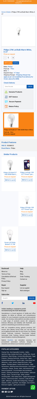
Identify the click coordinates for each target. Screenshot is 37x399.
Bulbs (8, 12)
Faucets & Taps (15, 374)
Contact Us (18, 3)
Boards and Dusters (23, 364)
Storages (31, 380)
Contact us (23, 279)
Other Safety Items (16, 376)
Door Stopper (22, 383)
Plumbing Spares (12, 364)
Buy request (5, 288)
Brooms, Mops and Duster (20, 362)
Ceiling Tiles (26, 354)
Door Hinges (31, 366)
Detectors (5, 368)
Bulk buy (15, 63)
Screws (15, 368)
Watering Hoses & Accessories (18, 366)
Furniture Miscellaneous (24, 356)
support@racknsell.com (25, 1)
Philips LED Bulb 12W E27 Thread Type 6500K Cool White (27, 209)
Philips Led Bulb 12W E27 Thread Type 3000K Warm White (27, 174)
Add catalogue (24, 290)
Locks (10, 362)
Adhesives (8, 380)
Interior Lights (20, 360)
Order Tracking (25, 276)
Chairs (8, 374)
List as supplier (25, 288)
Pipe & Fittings (12, 356)
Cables (27, 352)
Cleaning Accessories (13, 372)
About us (4, 271)
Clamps (10, 368)
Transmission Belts (12, 378)
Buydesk (10, 340)
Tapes (30, 358)
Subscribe (31, 298)
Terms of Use (6, 274)
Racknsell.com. (14, 396)
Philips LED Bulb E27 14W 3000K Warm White (18, 130)
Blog (21, 271)
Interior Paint (23, 358)
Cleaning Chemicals (13, 358)
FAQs (21, 274)
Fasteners (21, 378)
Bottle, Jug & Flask (12, 383)
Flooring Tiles (5, 352)
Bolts (20, 368)
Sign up (4, 290)
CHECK (30, 86)
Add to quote (8, 63)
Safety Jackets (25, 374)
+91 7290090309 (9, 1)
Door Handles (30, 383)
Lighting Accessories (19, 385)
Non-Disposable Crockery (17, 352)
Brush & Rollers (24, 372)
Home (3, 12)
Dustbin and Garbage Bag (20, 380)
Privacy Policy (6, 281)
